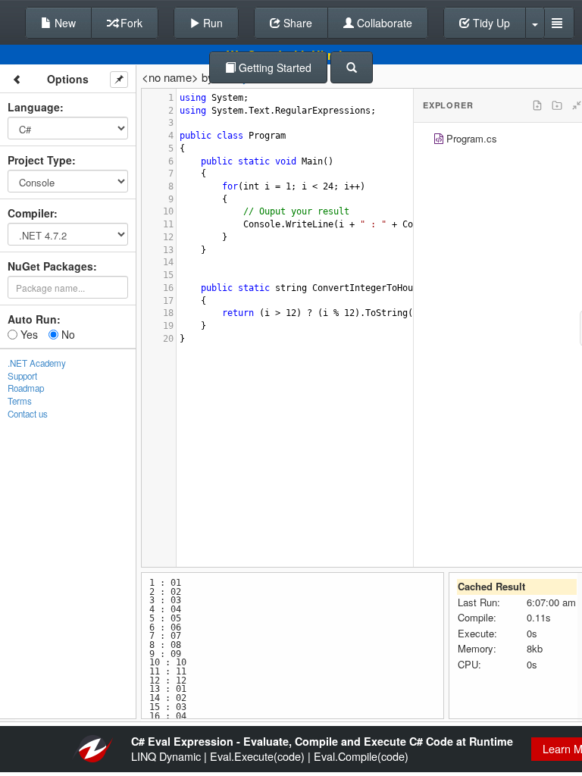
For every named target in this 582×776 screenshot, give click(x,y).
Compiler (31, 213)
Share (296, 22)
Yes (27, 334)
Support (22, 376)
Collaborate (383, 22)
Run (211, 22)
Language (34, 106)
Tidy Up (490, 22)
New (64, 22)
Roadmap (26, 388)
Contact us (28, 414)
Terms (20, 401)
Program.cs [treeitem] (471, 138)
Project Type (40, 159)
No (66, 334)
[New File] (537, 105)
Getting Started (273, 67)
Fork (129, 22)
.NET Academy (37, 363)
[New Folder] (557, 105)
